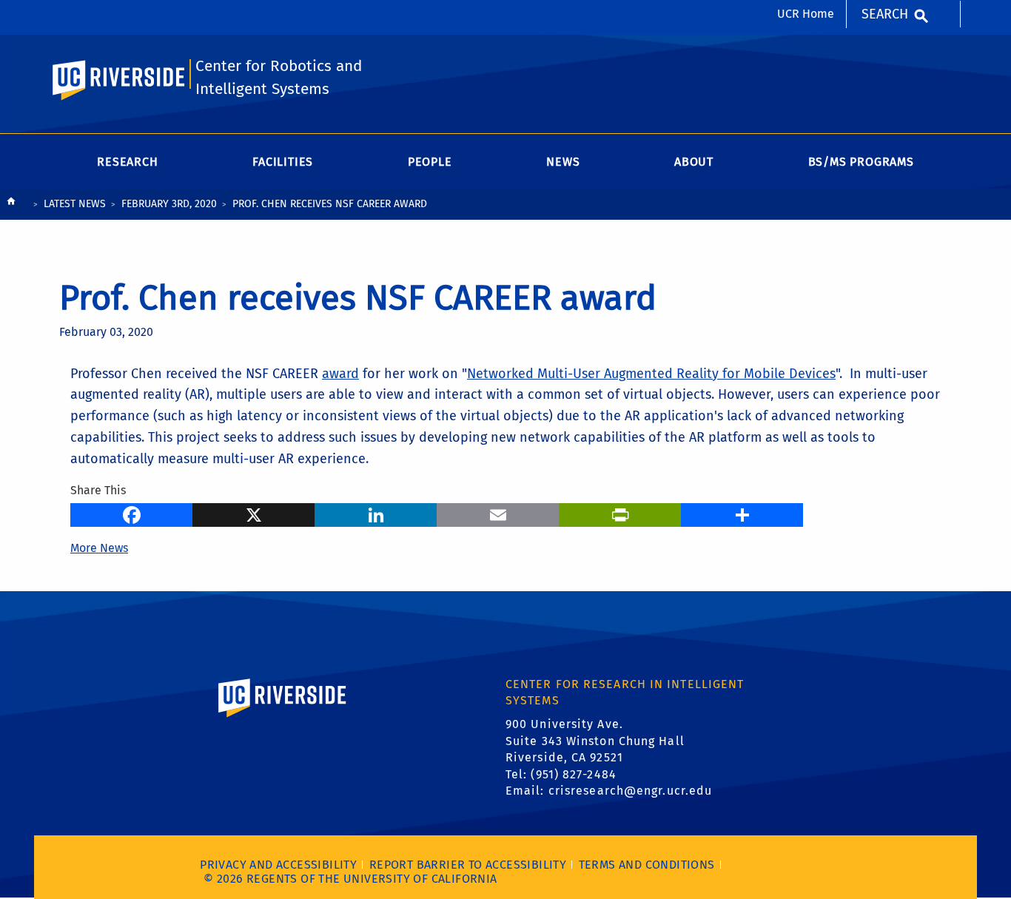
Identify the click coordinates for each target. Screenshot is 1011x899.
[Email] (498, 513)
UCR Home (805, 14)
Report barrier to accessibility (467, 865)
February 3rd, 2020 (169, 204)
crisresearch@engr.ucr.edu (630, 791)
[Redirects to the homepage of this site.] (11, 205)
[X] (253, 513)
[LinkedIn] (376, 513)
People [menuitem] (430, 162)
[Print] (620, 513)
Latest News (75, 204)
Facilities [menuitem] (282, 162)
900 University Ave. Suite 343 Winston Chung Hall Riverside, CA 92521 (595, 740)
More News (99, 548)
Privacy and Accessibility (278, 865)
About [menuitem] (693, 162)
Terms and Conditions (647, 865)
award (340, 374)
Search (884, 14)
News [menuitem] (563, 162)
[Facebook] (131, 513)
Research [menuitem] (127, 162)
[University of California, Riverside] (282, 720)
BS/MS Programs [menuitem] (861, 162)
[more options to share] (742, 513)
